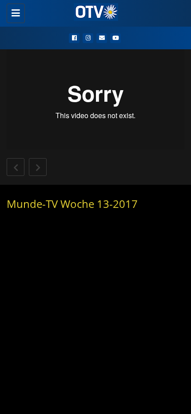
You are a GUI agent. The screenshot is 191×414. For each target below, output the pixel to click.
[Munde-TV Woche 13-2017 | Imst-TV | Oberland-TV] (93, 11)
